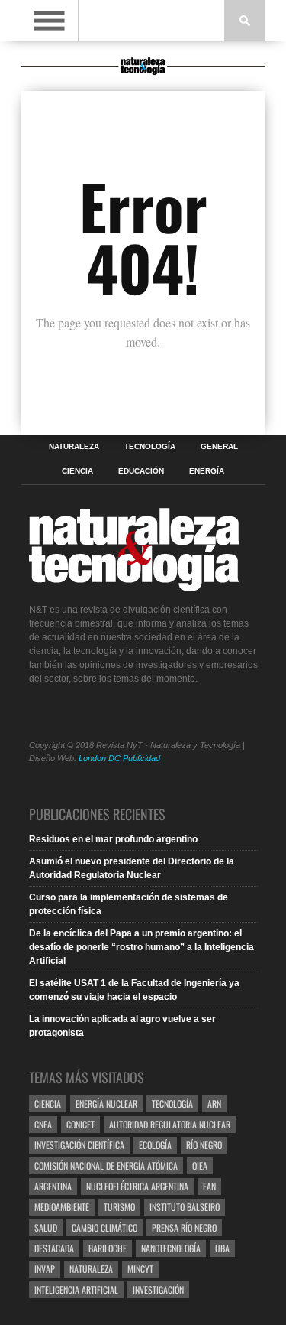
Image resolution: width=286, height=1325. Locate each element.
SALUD (45, 1227)
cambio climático (104, 1227)
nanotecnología (171, 1248)
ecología (155, 1144)
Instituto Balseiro (184, 1206)
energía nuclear (106, 1103)
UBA (222, 1248)
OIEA (199, 1165)
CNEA (43, 1124)
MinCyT (140, 1268)
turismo (119, 1206)
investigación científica (79, 1144)
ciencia (47, 1103)
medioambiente (61, 1206)
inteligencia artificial (76, 1289)
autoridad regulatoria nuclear (169, 1124)
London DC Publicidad (119, 758)
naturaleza (91, 1268)
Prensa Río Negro (184, 1227)
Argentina (53, 1186)
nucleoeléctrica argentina (137, 1186)
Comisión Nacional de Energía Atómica (106, 1165)
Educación (141, 471)
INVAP (44, 1268)
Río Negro (204, 1144)
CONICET (80, 1124)
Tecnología (149, 447)
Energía (206, 471)
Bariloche (107, 1248)
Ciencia (77, 471)
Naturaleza (74, 447)
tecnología (172, 1103)
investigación (158, 1289)
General (219, 447)
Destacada (54, 1248)
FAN (209, 1186)
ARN (214, 1103)
